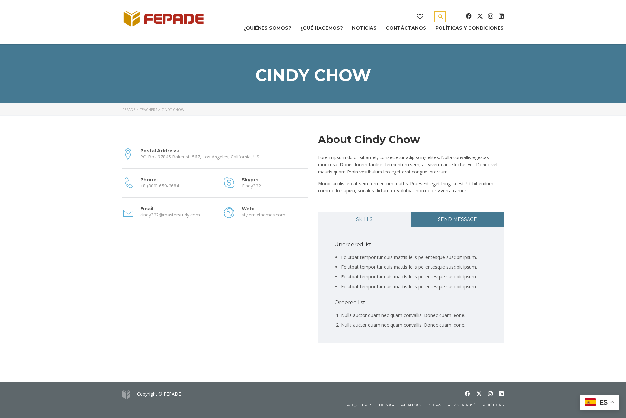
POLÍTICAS (493, 404)
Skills (364, 219)
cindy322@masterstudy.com (170, 215)
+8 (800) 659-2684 (159, 186)
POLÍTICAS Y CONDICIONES (469, 28)
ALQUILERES (359, 404)
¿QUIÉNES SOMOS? (267, 28)
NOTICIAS (364, 28)
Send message (457, 219)
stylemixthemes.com (263, 215)
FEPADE (172, 394)
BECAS (434, 404)
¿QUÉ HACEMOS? (321, 28)
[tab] (364, 219)
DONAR (387, 404)
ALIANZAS (411, 404)
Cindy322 (251, 186)
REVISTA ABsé (462, 404)
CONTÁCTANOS (406, 28)
